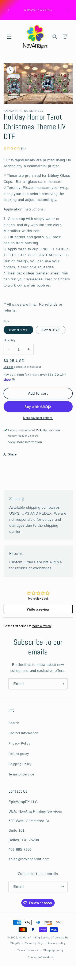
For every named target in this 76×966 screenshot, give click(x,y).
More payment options (38, 417)
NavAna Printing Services (35, 937)
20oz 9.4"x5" (51, 330)
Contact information (40, 957)
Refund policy (18, 754)
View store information (25, 442)
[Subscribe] (62, 683)
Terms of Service (21, 774)
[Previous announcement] (8, 10)
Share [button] (12, 454)
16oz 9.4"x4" (18, 330)
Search (13, 723)
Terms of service (27, 950)
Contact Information (23, 733)
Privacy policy (57, 943)
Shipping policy (53, 950)
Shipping (9, 367)
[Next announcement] (68, 10)
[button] (9, 36)
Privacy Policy (19, 743)
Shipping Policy (20, 764)
